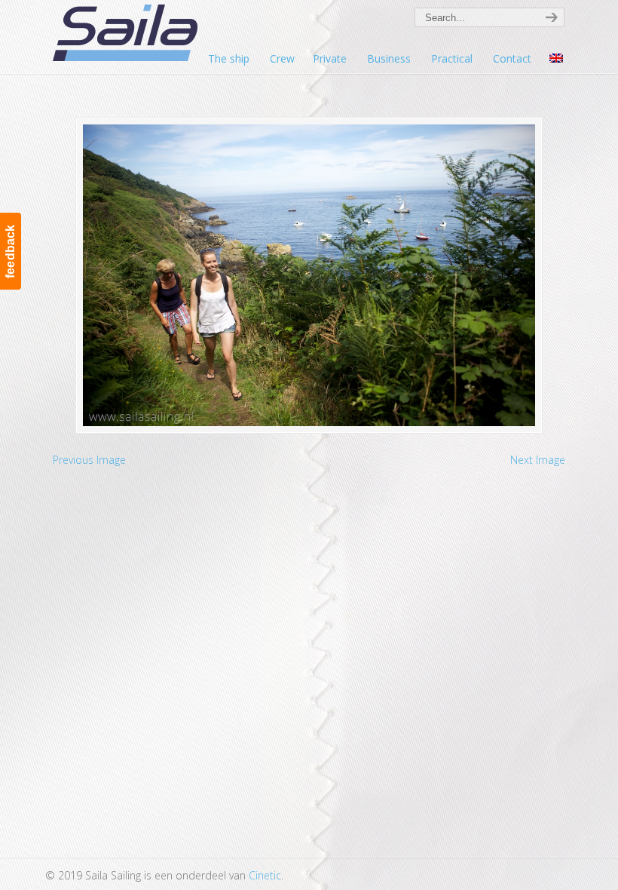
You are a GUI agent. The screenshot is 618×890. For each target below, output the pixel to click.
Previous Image (89, 460)
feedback (10, 251)
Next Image (537, 460)
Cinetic (265, 875)
